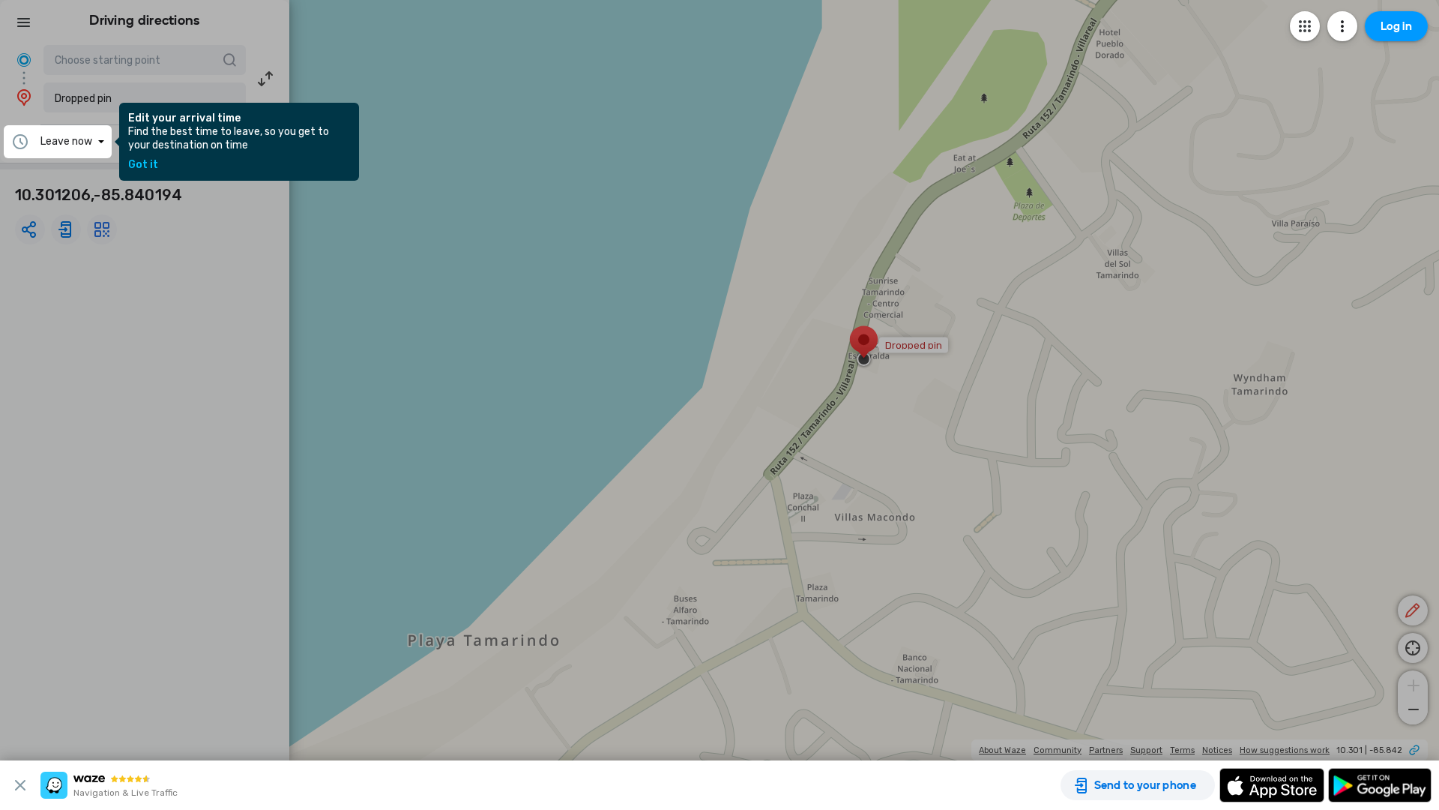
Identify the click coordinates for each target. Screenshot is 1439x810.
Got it (143, 165)
